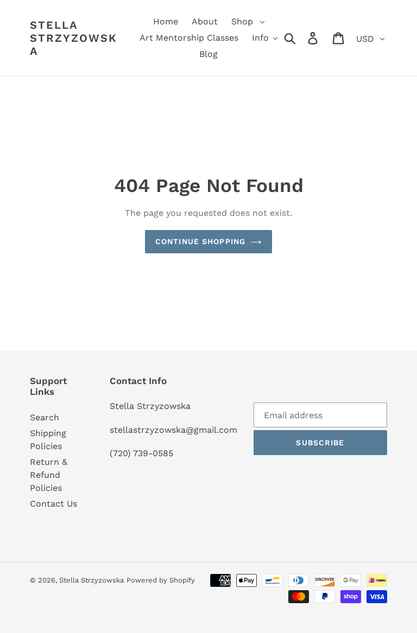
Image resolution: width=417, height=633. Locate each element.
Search (44, 417)
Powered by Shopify (161, 580)
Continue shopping (200, 241)
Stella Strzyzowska (73, 37)
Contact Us (53, 503)
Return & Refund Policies (48, 475)
